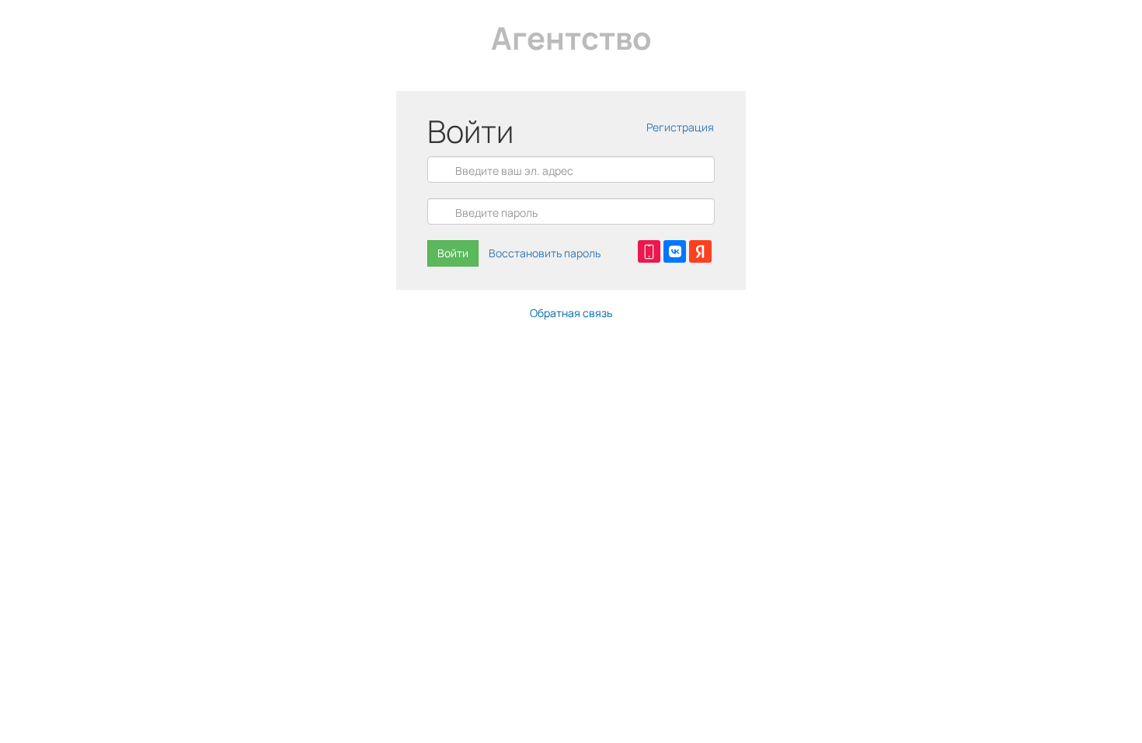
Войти (452, 253)
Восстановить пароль (545, 253)
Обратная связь (571, 312)
